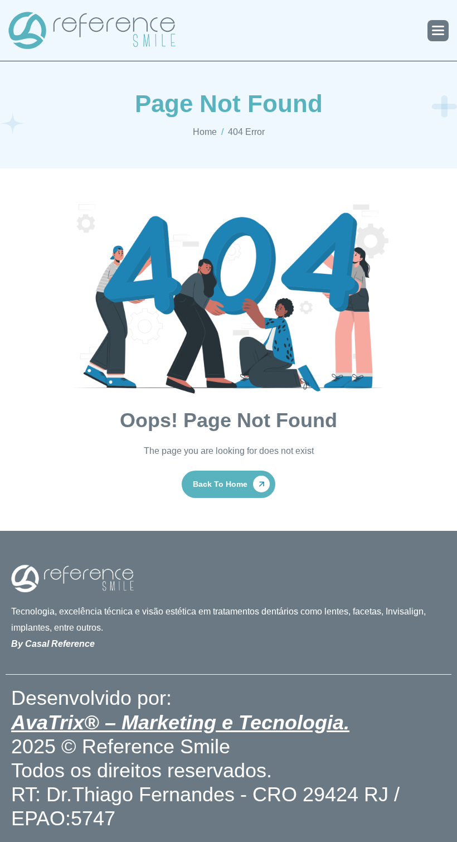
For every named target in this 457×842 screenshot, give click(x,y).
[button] (438, 30)
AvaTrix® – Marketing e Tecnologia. (180, 722)
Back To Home (220, 484)
